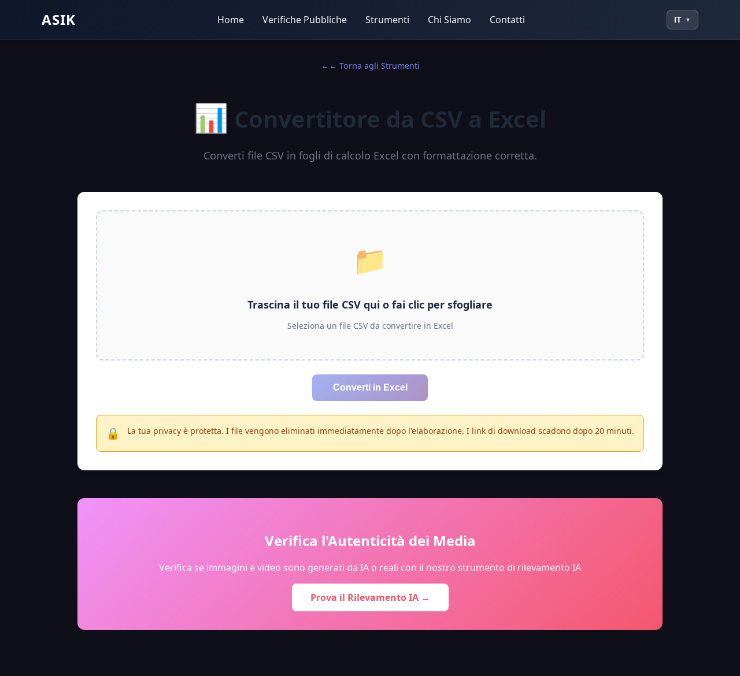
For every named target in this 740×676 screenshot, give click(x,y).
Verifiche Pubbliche (304, 19)
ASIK (59, 19)
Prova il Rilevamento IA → (370, 597)
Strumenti (387, 19)
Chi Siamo (449, 19)
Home (230, 19)
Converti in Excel (370, 387)
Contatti (507, 19)
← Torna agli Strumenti (374, 65)
